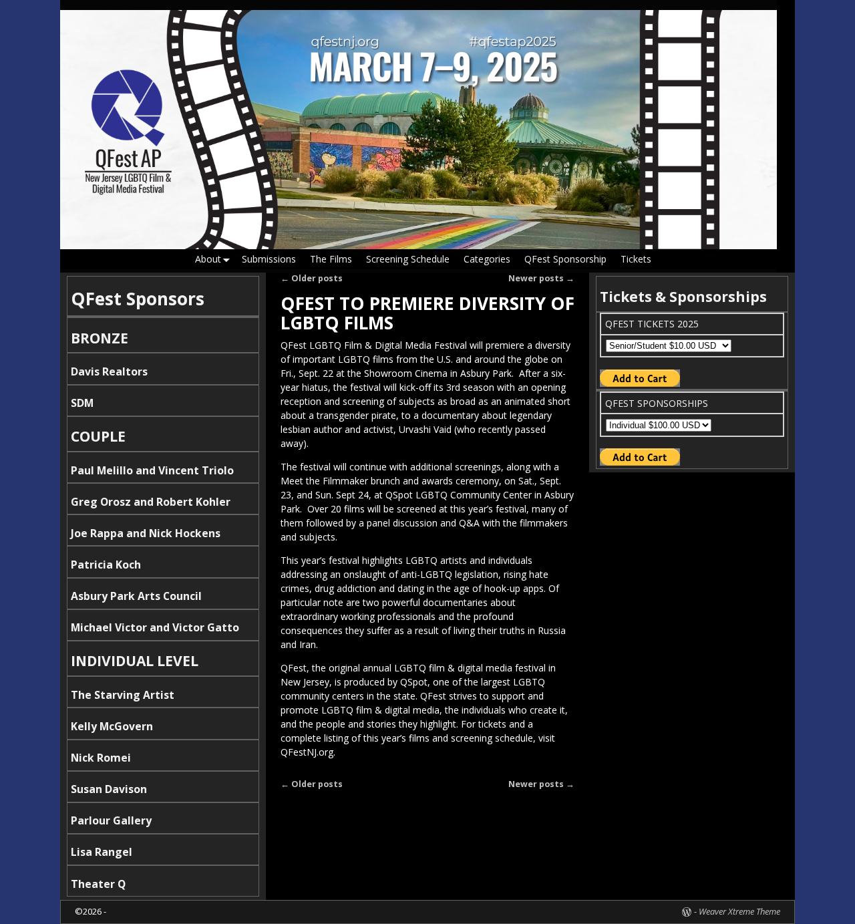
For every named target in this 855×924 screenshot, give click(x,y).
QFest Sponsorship (565, 259)
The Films (331, 259)
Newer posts (541, 278)
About (208, 259)
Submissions (269, 259)
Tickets (636, 259)
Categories (487, 259)
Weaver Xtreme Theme (739, 911)
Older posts (312, 278)
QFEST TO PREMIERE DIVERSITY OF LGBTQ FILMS (427, 313)
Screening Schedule (408, 259)
